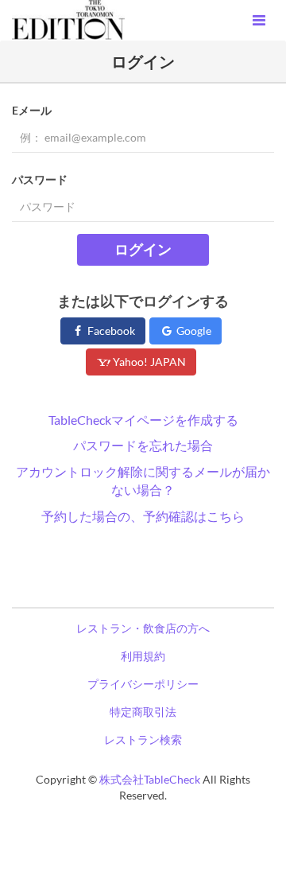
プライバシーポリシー (143, 684)
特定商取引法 (143, 711)
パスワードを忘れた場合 (143, 445)
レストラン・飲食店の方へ (143, 628)
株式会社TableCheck (149, 779)
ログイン (143, 249)
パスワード (40, 179)
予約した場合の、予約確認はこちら (143, 515)
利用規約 (143, 656)
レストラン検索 (143, 739)
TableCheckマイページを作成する (143, 419)
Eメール (32, 110)
